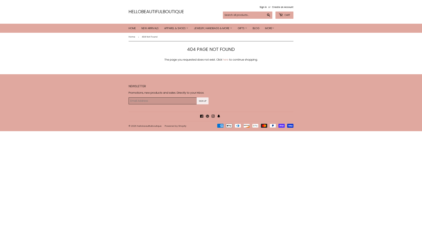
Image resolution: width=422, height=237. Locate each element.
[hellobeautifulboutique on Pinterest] (207, 116)
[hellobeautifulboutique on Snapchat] (218, 116)
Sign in (263, 7)
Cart (287, 15)
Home (132, 28)
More (268, 28)
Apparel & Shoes (175, 28)
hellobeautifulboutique (156, 12)
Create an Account (282, 7)
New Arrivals (150, 28)
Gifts (241, 28)
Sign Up (202, 101)
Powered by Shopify (175, 126)
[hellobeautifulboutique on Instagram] (213, 116)
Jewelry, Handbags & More (212, 28)
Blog (256, 28)
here (225, 60)
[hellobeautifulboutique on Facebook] (201, 116)
